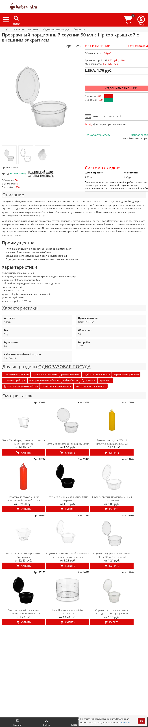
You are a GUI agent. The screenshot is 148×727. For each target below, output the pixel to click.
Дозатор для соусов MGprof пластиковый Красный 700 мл (23, 498)
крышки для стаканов (45, 374)
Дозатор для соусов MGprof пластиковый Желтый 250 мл (112, 442)
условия (125, 722)
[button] (141, 20)
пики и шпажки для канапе (90, 386)
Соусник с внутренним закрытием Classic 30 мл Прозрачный (111, 555)
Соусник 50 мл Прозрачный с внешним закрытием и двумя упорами (67, 555)
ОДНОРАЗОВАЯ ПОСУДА (64, 366)
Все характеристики (97, 135)
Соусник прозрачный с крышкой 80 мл (68, 443)
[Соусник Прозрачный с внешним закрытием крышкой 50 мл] (9, 154)
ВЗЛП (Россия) (18, 173)
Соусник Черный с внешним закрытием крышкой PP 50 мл (23, 611)
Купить (25, 452)
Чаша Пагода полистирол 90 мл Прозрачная (23, 555)
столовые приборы (14, 380)
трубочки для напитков (96, 374)
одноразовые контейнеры (44, 380)
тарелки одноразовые (126, 374)
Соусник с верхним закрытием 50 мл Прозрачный (112, 498)
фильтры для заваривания (56, 386)
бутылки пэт (89, 380)
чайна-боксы (70, 380)
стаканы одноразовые (16, 374)
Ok (141, 721)
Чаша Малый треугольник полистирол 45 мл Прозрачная (23, 442)
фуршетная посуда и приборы (21, 386)
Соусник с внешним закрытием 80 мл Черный (67, 498)
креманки (105, 380)
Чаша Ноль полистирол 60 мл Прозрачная (67, 611)
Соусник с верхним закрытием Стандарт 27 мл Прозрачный (112, 611)
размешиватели (70, 374)
